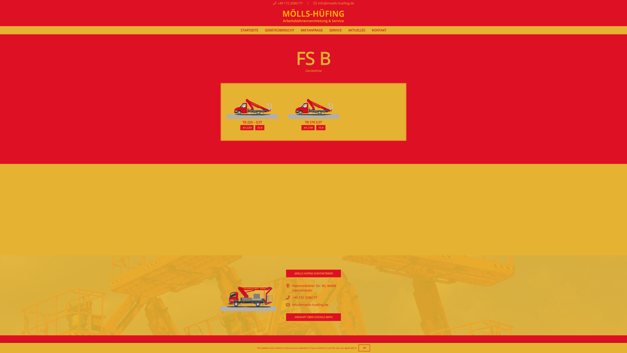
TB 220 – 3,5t (252, 122)
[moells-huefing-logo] (313, 16)
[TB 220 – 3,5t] (252, 91)
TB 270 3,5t (313, 122)
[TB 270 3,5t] (313, 91)
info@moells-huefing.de (310, 305)
